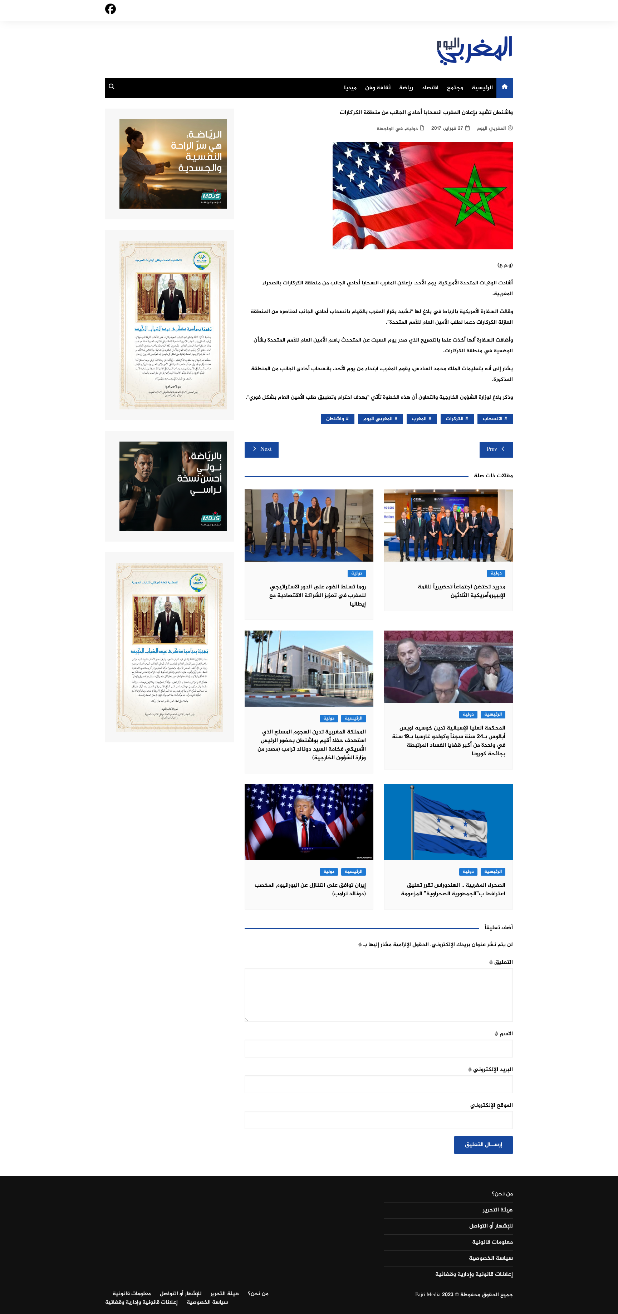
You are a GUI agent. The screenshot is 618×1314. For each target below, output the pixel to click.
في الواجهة (390, 129)
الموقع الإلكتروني (491, 1105)
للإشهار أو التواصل (491, 1226)
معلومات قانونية (492, 1242)
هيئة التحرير (498, 1210)
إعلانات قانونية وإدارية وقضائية (474, 1274)
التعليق (501, 962)
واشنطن (335, 419)
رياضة (406, 88)
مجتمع (455, 88)
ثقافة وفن (378, 88)
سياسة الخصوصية (491, 1258)
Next (265, 449)
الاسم (504, 1034)
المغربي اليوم (491, 128)
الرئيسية (482, 88)
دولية (412, 129)
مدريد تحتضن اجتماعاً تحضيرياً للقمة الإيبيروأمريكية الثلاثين (461, 591)
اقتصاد (430, 88)
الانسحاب (492, 419)
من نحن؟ (502, 1194)
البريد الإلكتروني (490, 1070)
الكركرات (455, 419)
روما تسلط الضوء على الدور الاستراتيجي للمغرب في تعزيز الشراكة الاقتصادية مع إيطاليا (317, 595)
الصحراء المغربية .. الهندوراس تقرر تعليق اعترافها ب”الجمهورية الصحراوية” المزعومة (453, 890)
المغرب (419, 419)
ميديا (350, 88)
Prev (492, 449)
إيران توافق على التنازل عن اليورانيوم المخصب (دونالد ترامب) (310, 890)
